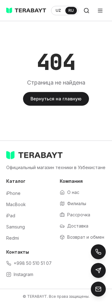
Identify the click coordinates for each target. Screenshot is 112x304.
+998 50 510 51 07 (33, 263)
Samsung (15, 226)
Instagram (23, 274)
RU (71, 10)
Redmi (12, 238)
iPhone (13, 193)
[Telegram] (98, 270)
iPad (10, 215)
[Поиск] (86, 10)
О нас (73, 192)
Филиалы (76, 203)
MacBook (16, 204)
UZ (58, 10)
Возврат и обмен (85, 237)
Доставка (77, 225)
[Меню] (100, 10)
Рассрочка (78, 214)
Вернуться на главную (56, 98)
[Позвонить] (98, 251)
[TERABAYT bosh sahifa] (26, 10)
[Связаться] (98, 289)
